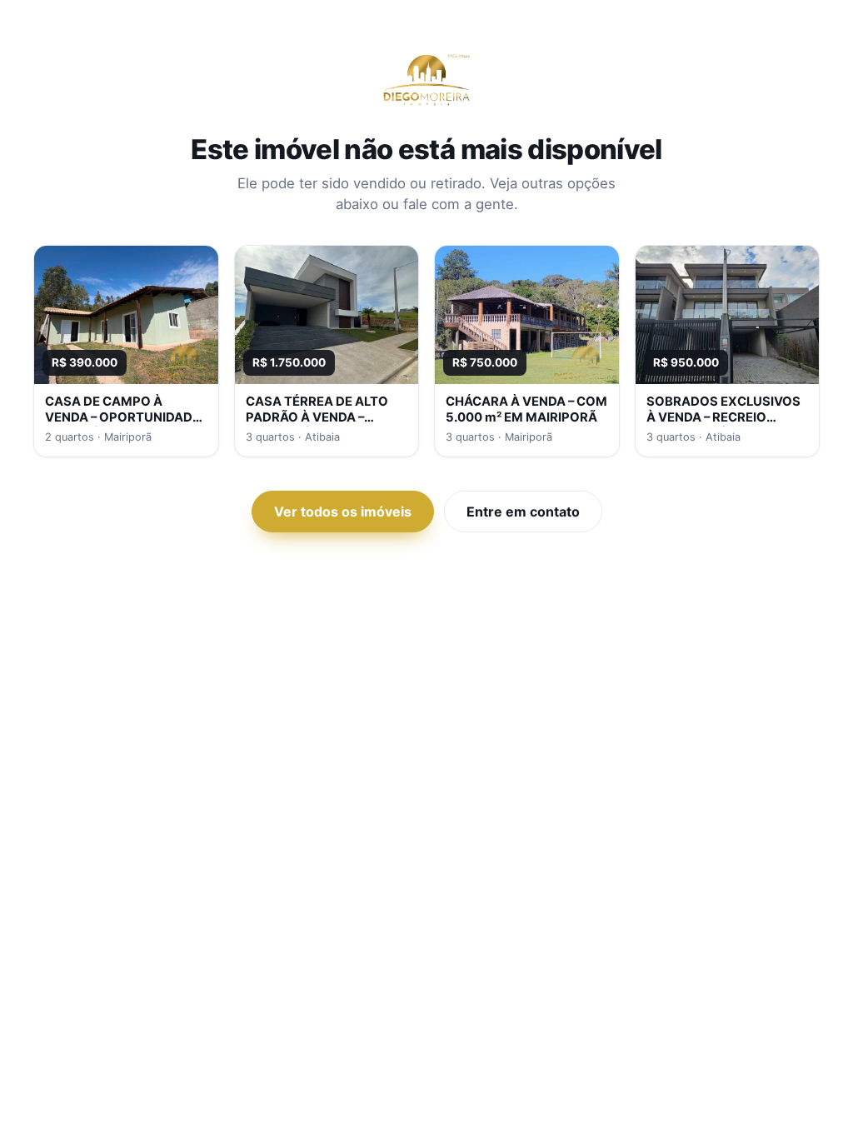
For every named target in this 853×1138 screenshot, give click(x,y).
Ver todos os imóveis (343, 511)
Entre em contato (523, 511)
